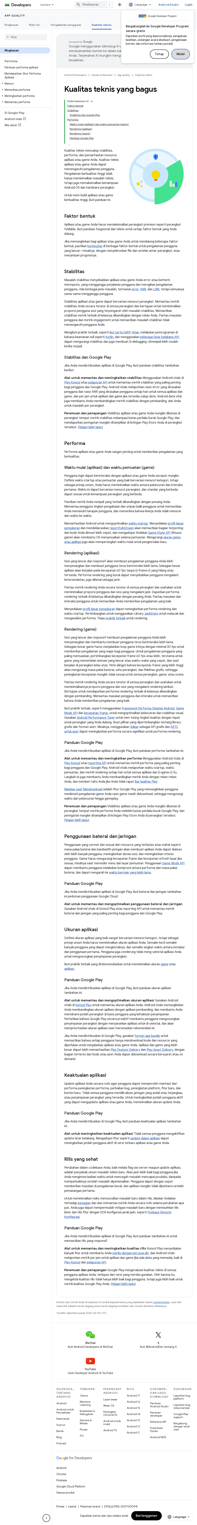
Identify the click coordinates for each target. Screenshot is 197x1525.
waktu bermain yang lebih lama (130, 873)
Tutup (159, 54)
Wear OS (108, 1405)
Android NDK (158, 1437)
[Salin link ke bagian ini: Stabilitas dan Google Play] (115, 357)
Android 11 (133, 1432)
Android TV (110, 1430)
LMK (156, 289)
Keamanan (63, 1418)
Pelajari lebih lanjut (90, 427)
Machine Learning (85, 1403)
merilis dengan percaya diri (130, 1253)
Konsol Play (83, 1005)
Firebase (61, 1480)
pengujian (84, 1203)
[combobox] (94, 4)
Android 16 (133, 1401)
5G (82, 1435)
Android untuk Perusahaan (65, 1411)
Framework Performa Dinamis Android (148, 708)
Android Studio (168, 4)
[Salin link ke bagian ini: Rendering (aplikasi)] (103, 553)
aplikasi (69, 969)
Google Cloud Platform (70, 1486)
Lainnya (45, 4)
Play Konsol (72, 382)
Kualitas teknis (102, 25)
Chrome (61, 1474)
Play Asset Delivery (160, 1050)
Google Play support (181, 1415)
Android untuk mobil (112, 1422)
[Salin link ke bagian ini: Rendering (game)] (100, 629)
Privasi (83, 1429)
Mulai (181, 54)
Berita (59, 1431)
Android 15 (133, 1408)
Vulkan (134, 727)
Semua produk (65, 1492)
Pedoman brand (90, 1506)
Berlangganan (146, 1516)
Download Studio (156, 1429)
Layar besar (110, 1399)
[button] (25, 84)
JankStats (151, 614)
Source (60, 1425)
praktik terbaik (115, 618)
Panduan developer (156, 1414)
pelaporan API (97, 382)
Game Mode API (173, 863)
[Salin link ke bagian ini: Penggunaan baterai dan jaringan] (140, 836)
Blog (59, 1437)
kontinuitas (94, 246)
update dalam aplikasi (145, 1138)
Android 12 (133, 1426)
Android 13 (133, 1420)
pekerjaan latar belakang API (159, 337)
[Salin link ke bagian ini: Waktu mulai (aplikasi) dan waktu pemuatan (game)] (158, 468)
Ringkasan (11, 25)
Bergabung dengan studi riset (182, 1426)
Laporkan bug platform (182, 1397)
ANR (143, 289)
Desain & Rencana (102, 75)
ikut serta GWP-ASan (124, 332)
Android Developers (75, 75)
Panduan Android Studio (159, 1405)
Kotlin (109, 337)
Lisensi (72, 1506)
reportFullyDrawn (122, 528)
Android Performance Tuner (96, 718)
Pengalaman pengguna (66, 25)
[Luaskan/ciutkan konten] (91, 101)
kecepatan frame (96, 713)
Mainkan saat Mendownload (83, 789)
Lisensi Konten (161, 1302)
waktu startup (138, 523)
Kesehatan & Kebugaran (87, 1412)
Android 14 (133, 1414)
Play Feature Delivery (125, 1050)
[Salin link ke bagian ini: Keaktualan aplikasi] (110, 1075)
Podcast (61, 1443)
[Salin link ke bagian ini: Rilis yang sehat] (102, 1159)
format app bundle (147, 1036)
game (165, 964)
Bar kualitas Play (146, 782)
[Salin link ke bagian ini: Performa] (89, 443)
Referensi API (158, 1421)
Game (84, 1395)
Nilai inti (34, 25)
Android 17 (133, 1395)
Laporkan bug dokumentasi (182, 1406)
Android (61, 1403)
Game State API (159, 533)
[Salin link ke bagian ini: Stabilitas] (88, 272)
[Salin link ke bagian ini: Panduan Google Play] (106, 743)
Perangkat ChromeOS (110, 1413)
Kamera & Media (86, 1421)
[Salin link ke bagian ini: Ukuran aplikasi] (102, 930)
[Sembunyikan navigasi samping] (46, 1518)
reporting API (97, 763)
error (135, 289)
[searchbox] (26, 37)
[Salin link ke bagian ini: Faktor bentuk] (99, 216)
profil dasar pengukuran (99, 609)
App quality (15, 15)
